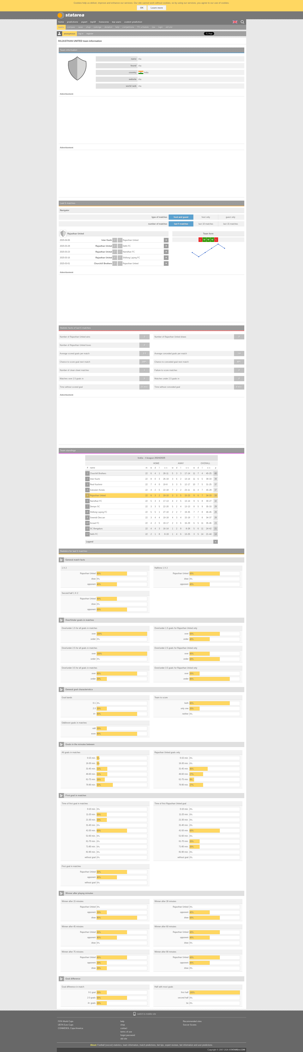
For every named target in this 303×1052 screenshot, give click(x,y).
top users (116, 22)
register (89, 33)
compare (71, 27)
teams (61, 27)
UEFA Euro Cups (65, 1025)
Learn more (157, 7)
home (61, 22)
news (80, 27)
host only (206, 217)
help (117, 27)
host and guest (181, 217)
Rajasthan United (130, 240)
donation (108, 27)
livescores (104, 22)
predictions (72, 22)
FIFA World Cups (65, 1021)
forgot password (127, 1035)
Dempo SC (95, 506)
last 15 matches (230, 224)
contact (123, 1028)
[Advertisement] (151, 120)
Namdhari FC (129, 252)
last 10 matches (206, 224)
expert (84, 22)
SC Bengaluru (96, 528)
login (160, 27)
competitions (128, 27)
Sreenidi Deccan (97, 517)
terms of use (126, 1032)
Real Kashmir (96, 484)
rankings (97, 27)
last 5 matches (181, 224)
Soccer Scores (189, 1025)
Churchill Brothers (103, 263)
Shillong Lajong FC (131, 257)
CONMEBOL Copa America (70, 1028)
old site (169, 27)
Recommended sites (192, 1021)
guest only (230, 217)
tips (153, 27)
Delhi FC (127, 246)
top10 (93, 22)
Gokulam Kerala (97, 490)
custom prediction (133, 22)
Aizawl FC (94, 523)
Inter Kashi (106, 240)
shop (88, 27)
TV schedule (143, 27)
